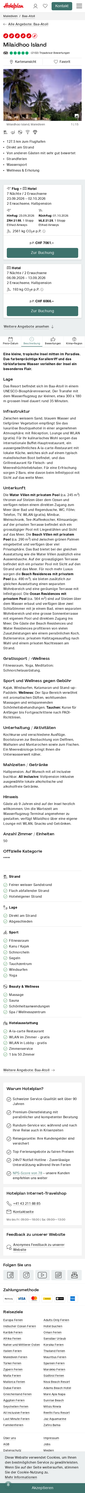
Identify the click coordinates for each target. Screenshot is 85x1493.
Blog (58, 1275)
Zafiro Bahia (52, 1425)
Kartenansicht (24, 61)
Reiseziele (13, 1311)
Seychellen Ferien (15, 1406)
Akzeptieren (42, 1488)
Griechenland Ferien (17, 1394)
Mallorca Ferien (14, 1382)
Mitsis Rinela (52, 1406)
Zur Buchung (42, 253)
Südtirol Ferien (54, 1375)
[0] (45, 6)
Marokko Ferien (54, 1369)
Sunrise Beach (54, 1400)
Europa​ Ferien (13, 1320)
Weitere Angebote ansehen (26, 326)
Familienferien (13, 1425)
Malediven (10, 16)
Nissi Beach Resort (57, 1382)
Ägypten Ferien (14, 1400)
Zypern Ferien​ (13, 1369)
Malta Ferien (12, 1375)
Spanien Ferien (54, 1363)
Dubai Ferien (12, 1388)
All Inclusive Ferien (16, 1412)
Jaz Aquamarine (55, 1419)
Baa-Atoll (28, 16)
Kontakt (61, 6)
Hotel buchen (53, 1326)
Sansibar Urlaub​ (55, 1338)
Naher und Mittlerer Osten (21, 1344)
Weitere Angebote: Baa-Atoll (26, 1070)
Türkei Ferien (12, 1363)
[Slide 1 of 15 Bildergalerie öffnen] (42, 95)
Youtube (42, 1275)
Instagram (26, 1275)
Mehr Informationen (21, 1477)
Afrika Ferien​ (12, 1338)
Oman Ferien (53, 1332)
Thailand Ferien (54, 1351)
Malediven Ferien (15, 1357)
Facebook (10, 1275)
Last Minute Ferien (16, 1419)
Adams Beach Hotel (57, 1388)
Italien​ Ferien (12, 1351)
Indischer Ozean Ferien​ (19, 1326)
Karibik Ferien (12, 1332)
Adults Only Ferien (56, 1320)
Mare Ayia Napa (54, 1394)
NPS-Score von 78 (27, 1173)
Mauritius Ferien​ (55, 1357)
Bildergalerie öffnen (77, 116)
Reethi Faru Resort (57, 1412)
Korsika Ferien (54, 1344)
